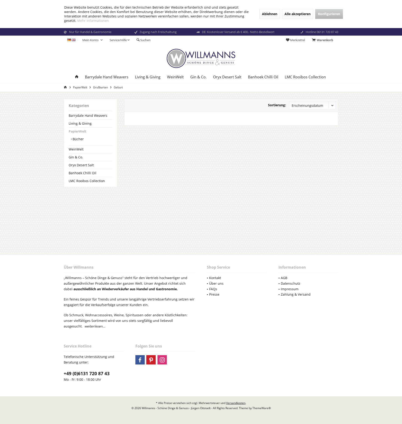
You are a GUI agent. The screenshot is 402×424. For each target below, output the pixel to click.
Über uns (216, 283)
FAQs (213, 289)
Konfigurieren (329, 14)
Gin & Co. (76, 157)
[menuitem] (323, 40)
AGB (284, 278)
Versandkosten (235, 403)
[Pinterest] (151, 359)
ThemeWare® (261, 408)
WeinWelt (76, 149)
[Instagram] (162, 359)
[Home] (77, 77)
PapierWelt (77, 131)
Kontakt (215, 278)
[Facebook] (140, 359)
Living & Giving (80, 123)
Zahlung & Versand (296, 294)
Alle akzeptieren (298, 14)
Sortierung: (277, 105)
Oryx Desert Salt (81, 165)
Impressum (289, 289)
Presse (214, 294)
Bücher (78, 139)
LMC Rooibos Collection (87, 181)
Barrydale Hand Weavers (88, 115)
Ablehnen (269, 14)
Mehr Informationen (93, 20)
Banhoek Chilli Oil (82, 173)
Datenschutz (290, 283)
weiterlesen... (94, 326)
